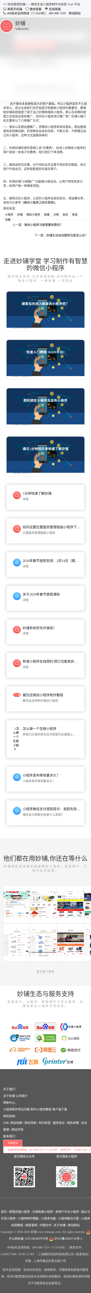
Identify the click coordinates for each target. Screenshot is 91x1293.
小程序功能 (48, 1218)
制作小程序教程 (41, 1109)
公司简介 (22, 1096)
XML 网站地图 (12, 1122)
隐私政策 (73, 1122)
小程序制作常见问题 (16, 1109)
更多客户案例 (45, 971)
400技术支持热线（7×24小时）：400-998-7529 (36, 13)
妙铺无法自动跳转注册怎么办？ (67, 235)
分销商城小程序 (42, 1211)
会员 (65, 214)
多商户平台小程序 (67, 1211)
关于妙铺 (9, 1096)
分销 (56, 214)
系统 (74, 214)
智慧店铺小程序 (19, 1211)
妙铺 (20, 23)
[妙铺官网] (6, 25)
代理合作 (45, 1225)
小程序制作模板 (28, 1218)
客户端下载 (59, 1109)
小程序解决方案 (68, 1218)
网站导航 (30, 1122)
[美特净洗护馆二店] (16, 942)
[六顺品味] (16, 904)
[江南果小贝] (43, 904)
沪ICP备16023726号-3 (67, 1238)
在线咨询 (13, 1143)
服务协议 (59, 1122)
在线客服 (54, 9)
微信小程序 (33, 214)
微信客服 (35, 9)
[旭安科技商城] (70, 942)
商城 (47, 214)
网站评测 (17, 1129)
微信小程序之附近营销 (39, 202)
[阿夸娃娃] (43, 942)
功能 (8, 219)
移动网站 (75, 13)
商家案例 (31, 1225)
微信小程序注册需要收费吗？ (43, 224)
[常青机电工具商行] (70, 904)
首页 (4, 1211)
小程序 (9, 214)
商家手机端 (14, 9)
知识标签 (45, 1122)
